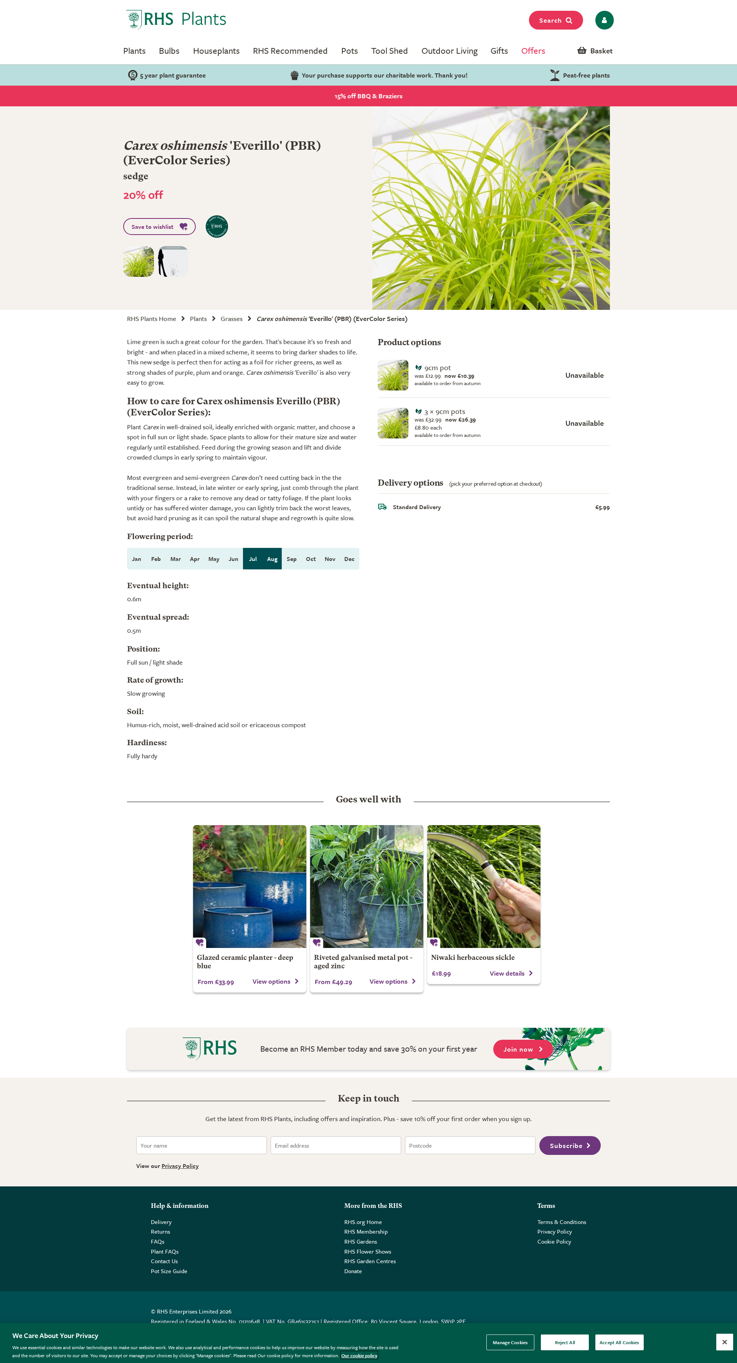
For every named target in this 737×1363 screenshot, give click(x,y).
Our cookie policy (359, 1354)
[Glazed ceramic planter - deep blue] (249, 886)
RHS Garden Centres (370, 1261)
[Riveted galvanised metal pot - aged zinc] (366, 886)
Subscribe (566, 1145)
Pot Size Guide (169, 1271)
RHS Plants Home (151, 318)
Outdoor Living (449, 50)
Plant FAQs (164, 1251)
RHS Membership (366, 1231)
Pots (349, 50)
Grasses (232, 318)
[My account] (603, 20)
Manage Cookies (510, 1342)
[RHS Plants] (176, 20)
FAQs (157, 1241)
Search (550, 20)
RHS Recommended (290, 50)
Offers (533, 50)
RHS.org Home (363, 1221)
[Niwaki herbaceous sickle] (483, 886)
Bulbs (169, 50)
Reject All (565, 1342)
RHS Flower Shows (367, 1251)
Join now (519, 1049)
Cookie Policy (554, 1241)
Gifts (499, 50)
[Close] (724, 1342)
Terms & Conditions (561, 1221)
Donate (353, 1271)
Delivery (161, 1221)
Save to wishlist (153, 226)
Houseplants (216, 50)
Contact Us (164, 1261)
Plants (134, 50)
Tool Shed (389, 50)
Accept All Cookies (619, 1342)
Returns (160, 1231)
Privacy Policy (180, 1165)
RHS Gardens (360, 1241)
